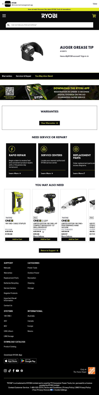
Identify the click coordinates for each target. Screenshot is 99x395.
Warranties (7, 76)
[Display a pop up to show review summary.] (43, 232)
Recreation (32, 278)
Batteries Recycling (11, 283)
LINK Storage (9, 336)
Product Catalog (10, 347)
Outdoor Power (33, 273)
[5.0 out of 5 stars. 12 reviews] (9, 231)
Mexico (30, 331)
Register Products (11, 293)
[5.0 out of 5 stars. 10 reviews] (94, 231)
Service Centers (10, 288)
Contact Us (8, 305)
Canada (31, 321)
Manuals (7, 268)
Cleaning (31, 283)
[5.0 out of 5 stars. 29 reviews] (65, 231)
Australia (31, 316)
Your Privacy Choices (41, 390)
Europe (30, 326)
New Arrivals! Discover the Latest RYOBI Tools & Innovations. (49, 9)
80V (5, 326)
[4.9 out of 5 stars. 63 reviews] (37, 231)
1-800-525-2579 (36, 387)
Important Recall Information (10, 299)
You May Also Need (44, 76)
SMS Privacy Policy (83, 387)
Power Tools (32, 268)
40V (5, 321)
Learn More (14, 173)
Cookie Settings (61, 390)
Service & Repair (23, 76)
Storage (31, 288)
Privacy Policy (68, 387)
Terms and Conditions (53, 387)
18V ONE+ (7, 316)
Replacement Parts (11, 278)
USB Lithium (8, 331)
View (95, 4)
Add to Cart (17, 239)
